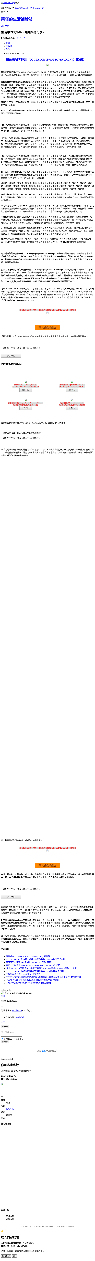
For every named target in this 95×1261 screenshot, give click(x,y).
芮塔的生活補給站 (17, 19)
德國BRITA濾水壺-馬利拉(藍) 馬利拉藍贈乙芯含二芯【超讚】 (33, 980)
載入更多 (5, 1027)
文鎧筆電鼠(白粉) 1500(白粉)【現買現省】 (24, 974)
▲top (3, 1022)
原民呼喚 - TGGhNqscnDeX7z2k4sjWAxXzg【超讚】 (28, 956)
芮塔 (3, 996)
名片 (8, 49)
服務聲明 (71, 1227)
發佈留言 (5, 1042)
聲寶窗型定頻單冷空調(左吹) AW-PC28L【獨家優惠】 (29, 962)
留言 (20, 1010)
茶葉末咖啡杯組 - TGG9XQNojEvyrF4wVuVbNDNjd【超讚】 (46, 59)
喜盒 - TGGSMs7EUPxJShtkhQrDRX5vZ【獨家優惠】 (29, 983)
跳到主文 (5, 26)
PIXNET (29, 1227)
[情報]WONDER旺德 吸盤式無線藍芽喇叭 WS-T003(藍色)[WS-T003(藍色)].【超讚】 (42, 968)
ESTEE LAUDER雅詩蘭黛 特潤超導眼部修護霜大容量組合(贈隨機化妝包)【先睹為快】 (44, 977)
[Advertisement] (47, 1165)
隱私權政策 (61, 1227)
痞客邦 (15, 1010)
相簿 (8, 43)
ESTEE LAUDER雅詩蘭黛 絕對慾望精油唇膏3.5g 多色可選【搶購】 (35, 971)
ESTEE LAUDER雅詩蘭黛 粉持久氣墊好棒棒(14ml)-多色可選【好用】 (36, 959)
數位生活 (21, 38)
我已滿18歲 (6, 1256)
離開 (14, 1256)
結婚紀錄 (20, 1017)
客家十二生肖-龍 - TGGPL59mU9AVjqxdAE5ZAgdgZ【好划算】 (33, 965)
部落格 (9, 46)
